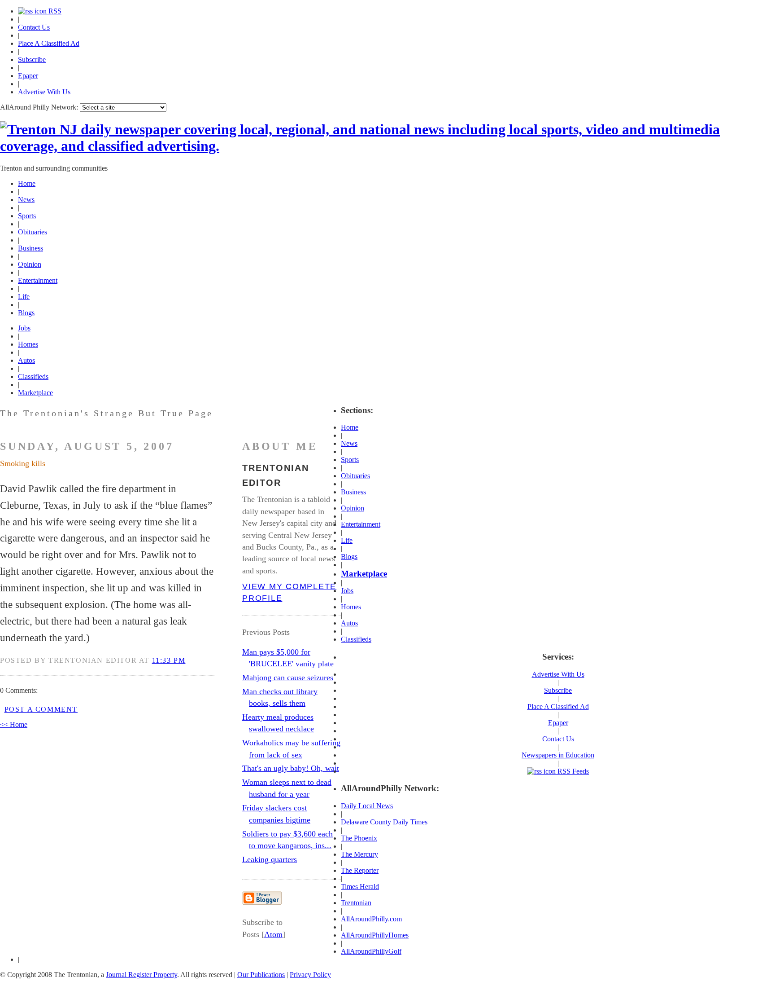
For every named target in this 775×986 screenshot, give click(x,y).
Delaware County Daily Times (384, 822)
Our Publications (261, 974)
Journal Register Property (141, 974)
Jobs (24, 328)
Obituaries (32, 232)
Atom (273, 934)
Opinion (29, 264)
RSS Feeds (572, 771)
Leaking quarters (269, 859)
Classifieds (33, 376)
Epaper (28, 75)
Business (30, 248)
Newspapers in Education (558, 755)
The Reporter (360, 870)
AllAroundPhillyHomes (375, 935)
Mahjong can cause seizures (287, 677)
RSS (54, 11)
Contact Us (34, 27)
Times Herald (360, 886)
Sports (27, 216)
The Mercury (359, 854)
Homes (28, 344)
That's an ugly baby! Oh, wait (290, 768)
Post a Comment (41, 709)
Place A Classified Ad (48, 43)
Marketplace (35, 392)
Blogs (26, 313)
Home (26, 183)
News (26, 199)
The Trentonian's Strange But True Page (106, 413)
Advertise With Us (44, 92)
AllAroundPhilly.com (371, 919)
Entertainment (37, 280)
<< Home (13, 724)
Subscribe (32, 59)
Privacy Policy (310, 974)
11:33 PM (169, 660)
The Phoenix (359, 838)
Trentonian (356, 903)
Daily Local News (367, 806)
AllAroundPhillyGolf (371, 951)
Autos (26, 360)
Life (24, 296)
